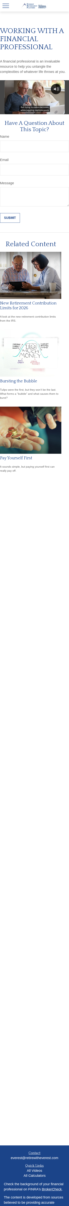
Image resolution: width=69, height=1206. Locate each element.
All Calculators (35, 1176)
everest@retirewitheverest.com (34, 1158)
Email (4, 160)
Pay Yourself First (16, 458)
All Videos (34, 1171)
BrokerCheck (52, 1189)
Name (4, 136)
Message (7, 183)
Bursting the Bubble (18, 381)
